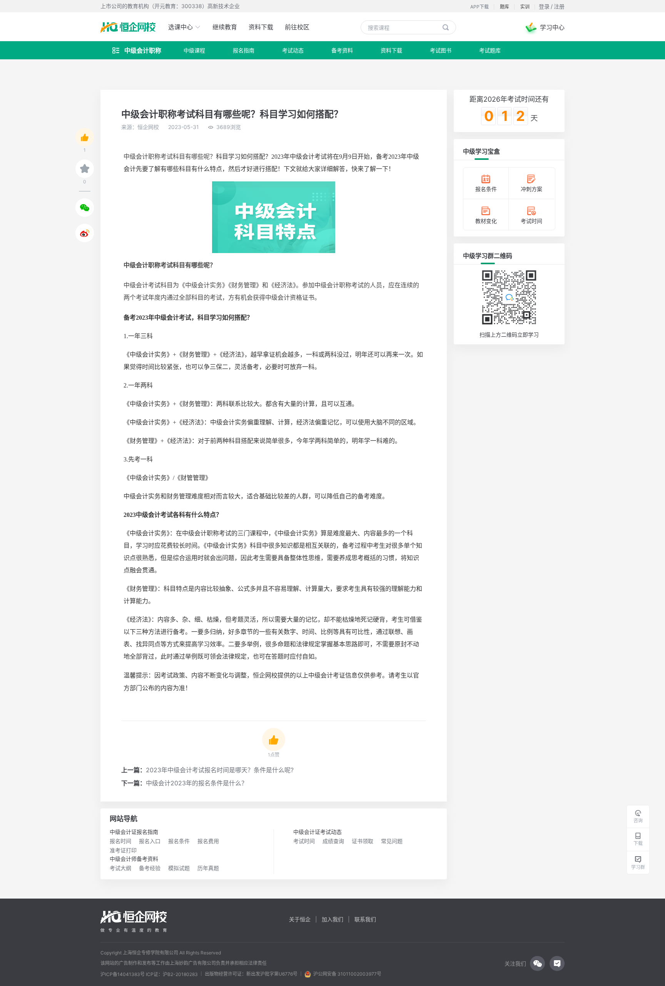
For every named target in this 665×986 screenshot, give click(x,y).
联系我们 (365, 919)
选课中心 (181, 27)
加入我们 (332, 919)
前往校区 (297, 27)
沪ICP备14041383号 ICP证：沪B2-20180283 (149, 974)
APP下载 (479, 7)
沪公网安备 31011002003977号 (346, 974)
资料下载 (261, 27)
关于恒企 (300, 919)
